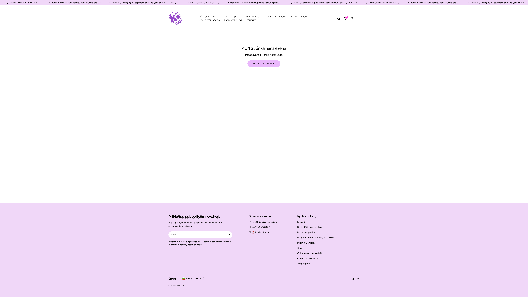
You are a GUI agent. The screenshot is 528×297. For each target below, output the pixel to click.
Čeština (172, 278)
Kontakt (301, 221)
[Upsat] (229, 235)
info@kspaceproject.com (264, 221)
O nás (300, 248)
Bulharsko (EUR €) (195, 278)
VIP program (303, 263)
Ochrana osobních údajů (309, 253)
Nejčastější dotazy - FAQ (309, 227)
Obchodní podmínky (307, 258)
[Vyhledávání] (338, 18)
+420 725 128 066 (261, 227)
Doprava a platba (306, 232)
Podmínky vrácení (306, 242)
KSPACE (180, 285)
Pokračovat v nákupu (264, 63)
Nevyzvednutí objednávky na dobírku (315, 237)
